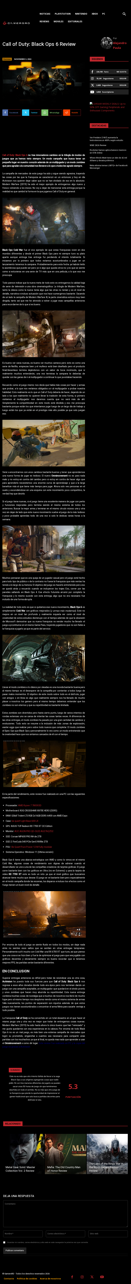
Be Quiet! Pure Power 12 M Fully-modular (32, 847)
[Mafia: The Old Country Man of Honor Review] (65, 1154)
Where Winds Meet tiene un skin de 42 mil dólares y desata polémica (108, 159)
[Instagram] (82, 1277)
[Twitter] (92, 1277)
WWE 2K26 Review (98, 145)
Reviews (7, 59)
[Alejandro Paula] (106, 43)
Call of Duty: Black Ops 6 (14, 155)
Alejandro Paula (120, 45)
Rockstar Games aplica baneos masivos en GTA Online (108, 151)
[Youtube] (102, 1277)
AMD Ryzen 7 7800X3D (29, 805)
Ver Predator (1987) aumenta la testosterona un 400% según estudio (106, 139)
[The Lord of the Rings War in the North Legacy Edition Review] (107, 1154)
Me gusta (121, 71)
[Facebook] (72, 1277)
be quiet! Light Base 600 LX (25, 821)
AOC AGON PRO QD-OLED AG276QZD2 (34, 831)
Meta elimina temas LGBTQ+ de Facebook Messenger (108, 167)
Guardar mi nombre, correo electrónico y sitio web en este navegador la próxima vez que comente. (47, 1242)
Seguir (122, 78)
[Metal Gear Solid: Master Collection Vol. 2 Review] (23, 1154)
